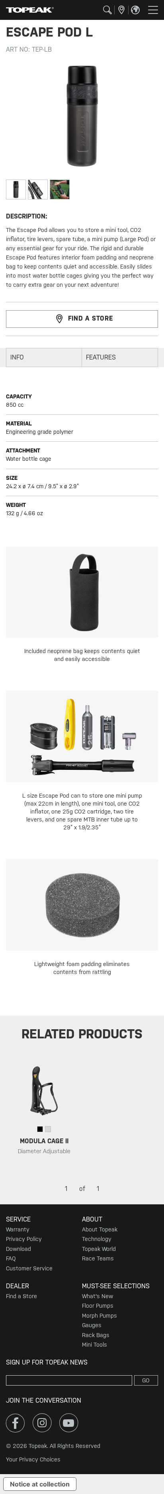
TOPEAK (30, 10)
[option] (44, 1115)
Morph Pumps (99, 1315)
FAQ (11, 1258)
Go (146, 1380)
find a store (90, 318)
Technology (96, 1239)
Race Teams (98, 1258)
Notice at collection (40, 1484)
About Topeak (99, 1229)
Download (18, 1249)
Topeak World (99, 1249)
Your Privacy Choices (33, 1459)
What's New (97, 1296)
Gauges (92, 1325)
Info (17, 357)
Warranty (17, 1229)
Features (101, 357)
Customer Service (29, 1268)
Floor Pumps (97, 1306)
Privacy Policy (24, 1239)
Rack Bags (95, 1335)
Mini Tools (94, 1344)
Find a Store (21, 1296)
